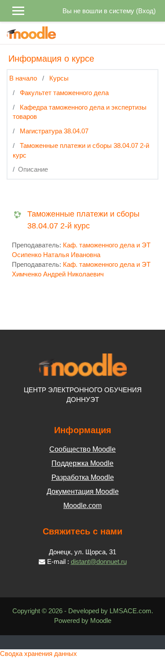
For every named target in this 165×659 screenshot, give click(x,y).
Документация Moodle (83, 491)
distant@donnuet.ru (99, 561)
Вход (146, 11)
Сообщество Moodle (82, 449)
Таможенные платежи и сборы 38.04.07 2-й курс (83, 220)
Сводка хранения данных (38, 653)
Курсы (59, 78)
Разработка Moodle (82, 477)
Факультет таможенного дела (64, 92)
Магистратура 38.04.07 (54, 131)
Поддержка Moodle (82, 463)
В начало (23, 78)
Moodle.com (82, 505)
